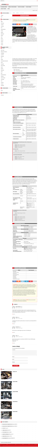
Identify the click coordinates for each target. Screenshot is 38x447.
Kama (2, 62)
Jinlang (2, 15)
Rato (1, 16)
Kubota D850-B (14, 424)
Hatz (1, 57)
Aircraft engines (3, 8)
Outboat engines (26, 444)
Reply (14, 332)
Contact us (2, 0)
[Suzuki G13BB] (6, 395)
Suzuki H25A (15, 411)
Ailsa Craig (2, 50)
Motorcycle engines (19, 444)
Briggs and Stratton (4, 51)
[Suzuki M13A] (6, 405)
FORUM (27, 19)
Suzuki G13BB (15, 391)
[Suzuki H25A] (6, 415)
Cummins (2, 26)
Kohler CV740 (10, 436)
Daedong (2, 56)
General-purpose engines (11, 444)
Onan (2, 71)
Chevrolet (2, 23)
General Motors (3, 29)
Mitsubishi (2, 70)
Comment (13, 349)
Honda (2, 30)
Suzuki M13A (15, 401)
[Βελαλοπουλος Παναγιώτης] (1, 424)
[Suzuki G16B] (6, 385)
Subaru (2, 41)
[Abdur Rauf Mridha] (1, 434)
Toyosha (2, 82)
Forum (9, 8)
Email (13, 359)
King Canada (3, 65)
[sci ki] (1, 428)
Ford (1, 27)
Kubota (2, 68)
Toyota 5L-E (11, 434)
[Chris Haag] (1, 430)
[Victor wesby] (1, 432)
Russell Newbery (3, 74)
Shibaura (2, 76)
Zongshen (2, 85)
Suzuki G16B (15, 381)
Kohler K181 (9, 430)
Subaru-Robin (3, 77)
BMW (2, 21)
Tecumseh (2, 79)
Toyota (2, 44)
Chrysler (2, 24)
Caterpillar (2, 53)
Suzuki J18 (15, 371)
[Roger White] (1, 436)
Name (13, 356)
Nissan (2, 35)
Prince (2, 38)
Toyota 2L (6, 428)
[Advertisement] (24, 50)
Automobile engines (3, 444)
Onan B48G (9, 432)
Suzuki (3, 369)
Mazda (2, 32)
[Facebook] (37, 1)
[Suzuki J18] (6, 375)
